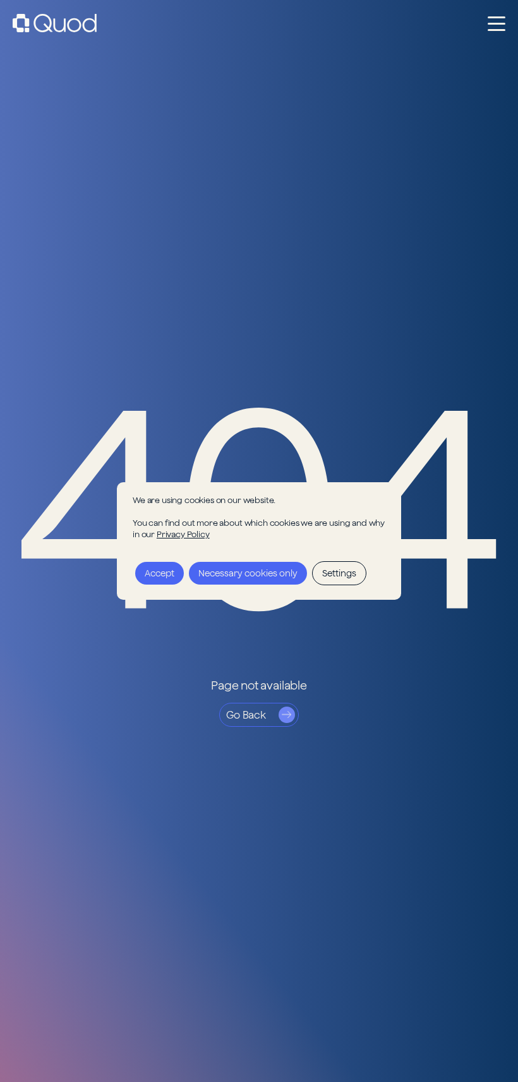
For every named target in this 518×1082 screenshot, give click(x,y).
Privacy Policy (183, 534)
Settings (339, 573)
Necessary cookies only (248, 573)
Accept (159, 573)
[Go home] (55, 23)
